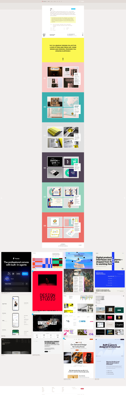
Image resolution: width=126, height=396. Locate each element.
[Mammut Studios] (110, 358)
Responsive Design (70, 25)
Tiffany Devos (34, 268)
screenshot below (67, 18)
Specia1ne (96, 292)
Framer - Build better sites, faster (5, 292)
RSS (62, 391)
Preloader (66, 25)
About (83, 394)
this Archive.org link (58, 20)
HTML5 (65, 24)
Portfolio (36, 269)
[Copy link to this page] (53, 8)
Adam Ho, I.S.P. (65, 335)
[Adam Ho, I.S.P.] (79, 315)
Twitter (62, 388)
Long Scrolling (54, 25)
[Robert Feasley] (16, 315)
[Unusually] (47, 334)
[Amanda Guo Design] (110, 315)
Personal (33, 269)
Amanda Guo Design (97, 335)
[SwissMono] (47, 291)
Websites (43, 388)
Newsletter (53, 391)
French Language (57, 24)
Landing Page (33, 312)
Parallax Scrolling (62, 25)
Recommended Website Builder (4, 293)
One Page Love (44, 1)
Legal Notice (79, 394)
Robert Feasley (3, 335)
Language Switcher (68, 24)
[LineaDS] (79, 358)
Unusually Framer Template (36, 354)
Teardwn (65, 292)
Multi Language (58, 25)
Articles (43, 391)
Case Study (96, 336)
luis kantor (2, 354)
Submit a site (53, 388)
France (54, 24)
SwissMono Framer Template (36, 311)
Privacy (81, 394)
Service (100, 293)
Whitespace (54, 26)
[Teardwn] (79, 272)
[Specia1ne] (110, 272)
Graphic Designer (61, 24)
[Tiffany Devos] (47, 260)
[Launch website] (93, 292)
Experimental (99, 336)
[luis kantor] (16, 346)
